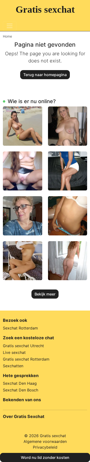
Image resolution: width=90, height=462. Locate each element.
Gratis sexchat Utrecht (23, 345)
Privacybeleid (45, 447)
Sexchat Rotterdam (20, 328)
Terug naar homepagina (45, 74)
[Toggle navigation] (9, 26)
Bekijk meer (45, 294)
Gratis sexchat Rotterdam (26, 359)
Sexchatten (13, 365)
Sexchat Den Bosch (20, 390)
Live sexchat (14, 352)
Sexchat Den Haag (20, 383)
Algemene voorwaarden (45, 441)
